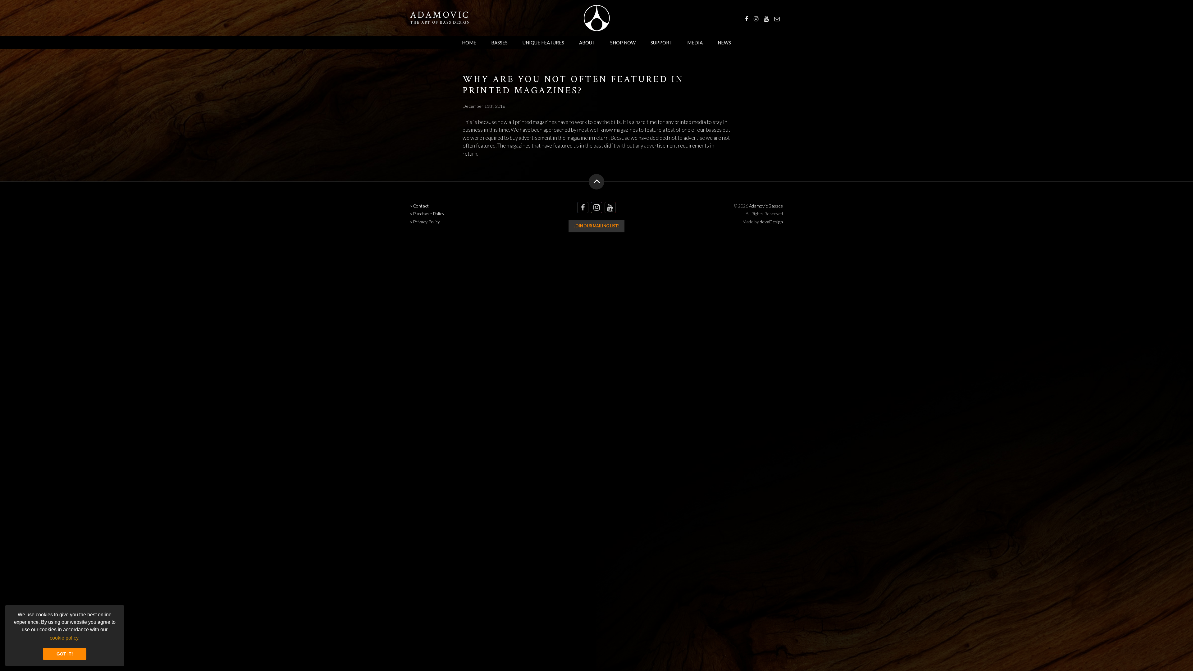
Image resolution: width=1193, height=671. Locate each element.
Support (661, 42)
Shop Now (623, 42)
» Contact (419, 205)
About (587, 42)
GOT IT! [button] (65, 653)
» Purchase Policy (427, 213)
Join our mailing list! (596, 226)
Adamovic (440, 15)
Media (695, 42)
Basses (499, 42)
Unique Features (543, 42)
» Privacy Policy (425, 221)
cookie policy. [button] (65, 638)
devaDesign (771, 221)
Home (469, 42)
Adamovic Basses (596, 18)
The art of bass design (440, 22)
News (724, 42)
